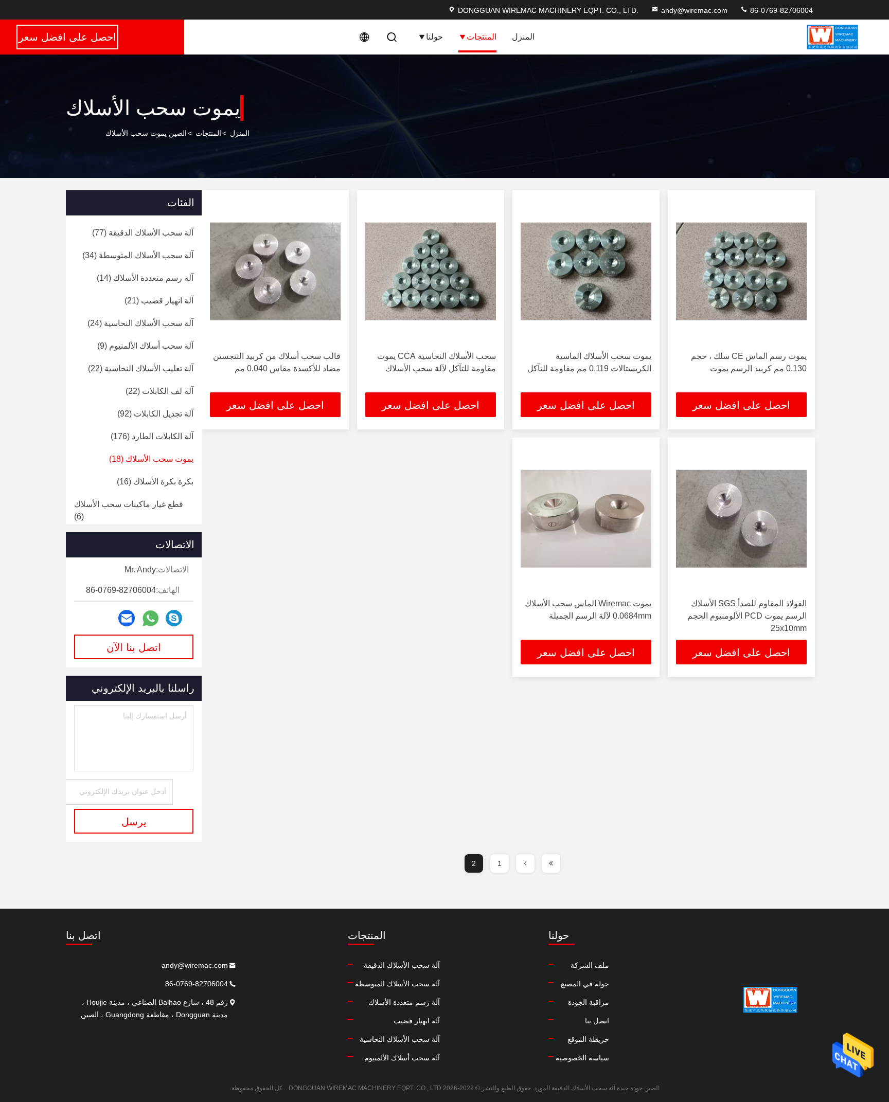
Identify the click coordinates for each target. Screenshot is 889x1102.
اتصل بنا (597, 1021)
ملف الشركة (590, 965)
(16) (155, 481)
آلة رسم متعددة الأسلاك (404, 1002)
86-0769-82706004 (780, 10)
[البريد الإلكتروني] (126, 618)
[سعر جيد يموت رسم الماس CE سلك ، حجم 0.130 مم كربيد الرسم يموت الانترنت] (741, 271)
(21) (159, 300)
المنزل (523, 36)
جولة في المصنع (585, 984)
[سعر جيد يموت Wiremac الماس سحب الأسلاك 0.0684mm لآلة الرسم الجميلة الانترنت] (586, 518)
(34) (137, 255)
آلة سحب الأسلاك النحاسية (400, 1039)
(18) (151, 459)
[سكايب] (174, 618)
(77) (142, 232)
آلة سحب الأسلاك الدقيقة (402, 965)
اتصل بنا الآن (133, 647)
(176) (152, 436)
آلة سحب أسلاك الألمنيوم (402, 1058)
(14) (145, 278)
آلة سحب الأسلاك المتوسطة (397, 984)
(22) (140, 368)
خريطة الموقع (588, 1039)
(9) (145, 345)
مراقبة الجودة (588, 1002)
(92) (155, 413)
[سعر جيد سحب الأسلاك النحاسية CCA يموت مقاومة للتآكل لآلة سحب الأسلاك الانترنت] (430, 271)
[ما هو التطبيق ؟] (150, 618)
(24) (140, 323)
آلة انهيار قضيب (417, 1021)
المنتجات (481, 36)
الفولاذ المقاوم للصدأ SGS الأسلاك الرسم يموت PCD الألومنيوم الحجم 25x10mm (747, 616)
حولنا (434, 36)
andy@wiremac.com (694, 10)
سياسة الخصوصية (582, 1058)
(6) (128, 510)
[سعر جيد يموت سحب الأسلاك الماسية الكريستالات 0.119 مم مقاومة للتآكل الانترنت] (586, 271)
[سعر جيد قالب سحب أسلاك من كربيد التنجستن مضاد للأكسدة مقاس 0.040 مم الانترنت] (275, 271)
